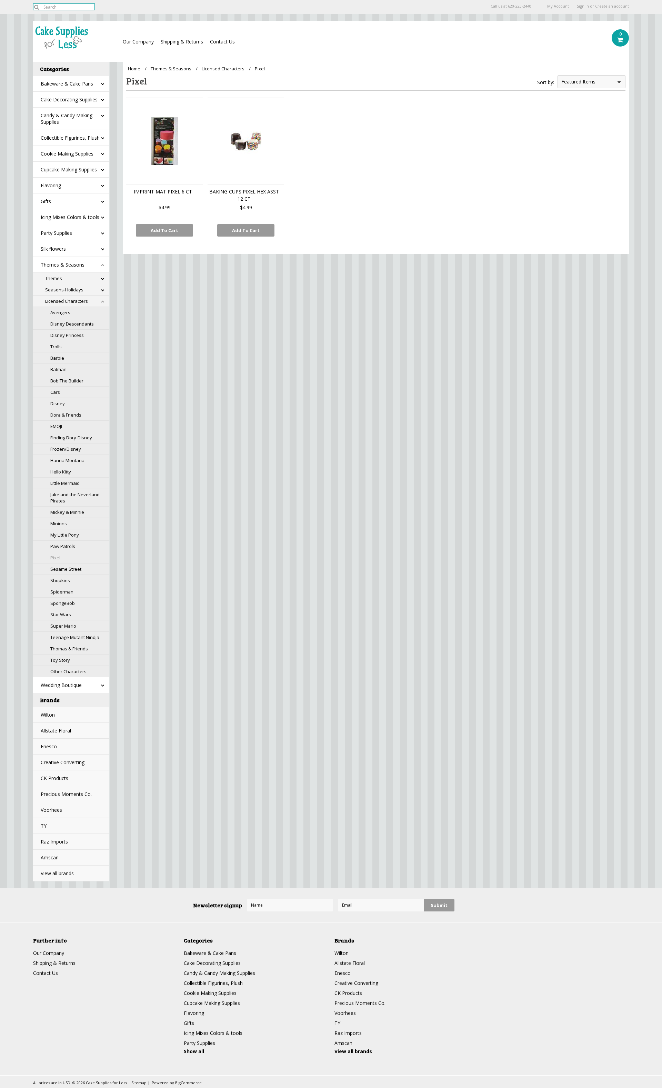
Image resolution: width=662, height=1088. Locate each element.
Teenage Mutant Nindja (74, 637)
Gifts (46, 201)
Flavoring (51, 185)
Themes (53, 278)
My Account (558, 6)
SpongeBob (62, 603)
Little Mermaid (65, 483)
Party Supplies (56, 233)
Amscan (50, 857)
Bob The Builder (66, 381)
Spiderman (61, 592)
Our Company (138, 41)
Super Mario (63, 626)
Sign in (583, 6)
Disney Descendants (72, 324)
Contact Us (222, 41)
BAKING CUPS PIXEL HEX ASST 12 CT (244, 195)
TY (44, 825)
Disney (57, 403)
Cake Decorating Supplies (69, 99)
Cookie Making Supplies (67, 153)
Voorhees (51, 810)
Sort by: (545, 82)
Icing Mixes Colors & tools (70, 217)
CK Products (54, 778)
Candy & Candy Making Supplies (66, 118)
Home (134, 69)
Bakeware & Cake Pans (67, 83)
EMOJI (56, 426)
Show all (194, 1051)
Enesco (49, 746)
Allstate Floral (56, 730)
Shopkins (60, 580)
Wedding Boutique (61, 685)
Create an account (612, 6)
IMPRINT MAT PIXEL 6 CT (163, 191)
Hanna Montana (67, 460)
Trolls (56, 346)
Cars (55, 392)
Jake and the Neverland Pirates (75, 497)
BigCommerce (188, 1082)
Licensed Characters (66, 301)
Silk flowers (53, 249)
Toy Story (60, 660)
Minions (58, 523)
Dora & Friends (65, 415)
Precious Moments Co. (66, 794)
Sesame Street (65, 569)
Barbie (57, 358)
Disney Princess (67, 335)
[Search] (36, 7)
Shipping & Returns (182, 41)
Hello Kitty (60, 472)
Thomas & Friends (69, 649)
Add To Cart (164, 230)
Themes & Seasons (62, 264)
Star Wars (60, 614)
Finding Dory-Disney (71, 438)
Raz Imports (54, 841)
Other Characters (68, 671)
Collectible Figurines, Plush (70, 137)
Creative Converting (62, 762)
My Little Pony (64, 535)
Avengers (60, 312)
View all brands (57, 873)
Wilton (48, 714)
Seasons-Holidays (64, 290)
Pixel (55, 558)
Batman (58, 369)
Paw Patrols (62, 546)
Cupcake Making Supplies (69, 169)
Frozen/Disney (65, 449)
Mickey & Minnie (67, 512)
